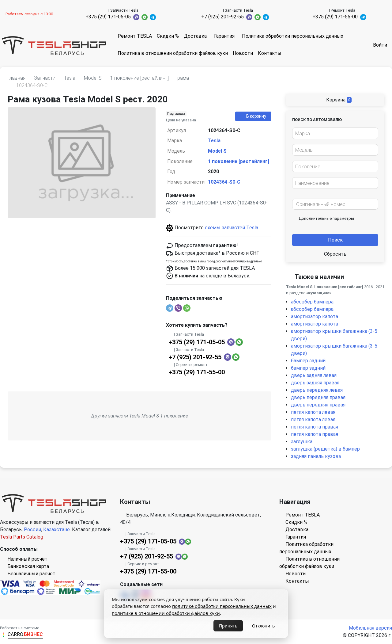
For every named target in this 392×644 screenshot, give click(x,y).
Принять (228, 626)
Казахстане (56, 529)
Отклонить (263, 626)
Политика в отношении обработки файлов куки (173, 53)
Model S (217, 151)
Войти (380, 45)
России (32, 529)
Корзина (337, 100)
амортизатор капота (314, 316)
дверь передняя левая (317, 390)
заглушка (301, 441)
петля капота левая (313, 412)
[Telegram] (169, 308)
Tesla (214, 140)
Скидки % (168, 36)
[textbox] (333, 133)
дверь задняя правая (315, 383)
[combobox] (335, 133)
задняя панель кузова (316, 456)
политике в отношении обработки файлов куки (166, 613)
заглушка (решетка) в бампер (325, 449)
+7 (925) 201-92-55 (222, 17)
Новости (243, 53)
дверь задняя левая (314, 375)
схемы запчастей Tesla (231, 228)
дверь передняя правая (318, 397)
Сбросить (335, 254)
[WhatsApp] (186, 308)
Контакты (269, 53)
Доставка (195, 36)
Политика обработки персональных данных (292, 36)
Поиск (335, 240)
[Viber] (178, 308)
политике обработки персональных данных (222, 606)
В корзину (256, 116)
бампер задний (308, 361)
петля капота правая (314, 427)
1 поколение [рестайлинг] (238, 161)
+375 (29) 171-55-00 (335, 17)
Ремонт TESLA (135, 36)
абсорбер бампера (312, 302)
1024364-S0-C (224, 182)
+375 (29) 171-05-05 (108, 17)
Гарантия (224, 36)
